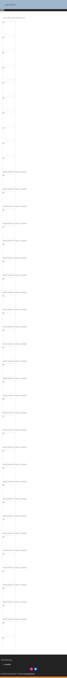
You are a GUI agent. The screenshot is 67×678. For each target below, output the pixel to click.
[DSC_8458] (9, 109)
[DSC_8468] (9, 140)
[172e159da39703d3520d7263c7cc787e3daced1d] (9, 634)
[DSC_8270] (9, 49)
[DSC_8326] (9, 64)
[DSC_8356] (9, 79)
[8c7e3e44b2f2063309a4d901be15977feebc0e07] (9, 649)
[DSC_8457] (9, 94)
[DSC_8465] (9, 125)
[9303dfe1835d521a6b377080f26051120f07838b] (9, 34)
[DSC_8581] (9, 155)
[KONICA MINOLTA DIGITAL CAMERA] (9, 170)
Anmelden (7, 664)
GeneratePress (30, 674)
